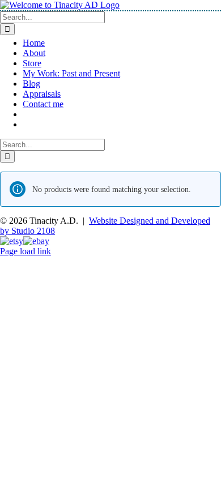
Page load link (25, 251)
